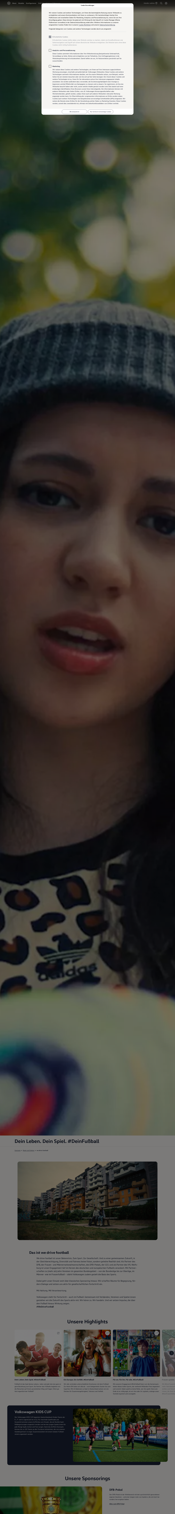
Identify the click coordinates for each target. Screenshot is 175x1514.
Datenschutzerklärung (107, 25)
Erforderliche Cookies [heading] (60, 37)
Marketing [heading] (56, 66)
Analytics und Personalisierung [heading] (63, 50)
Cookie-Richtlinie (85, 25)
